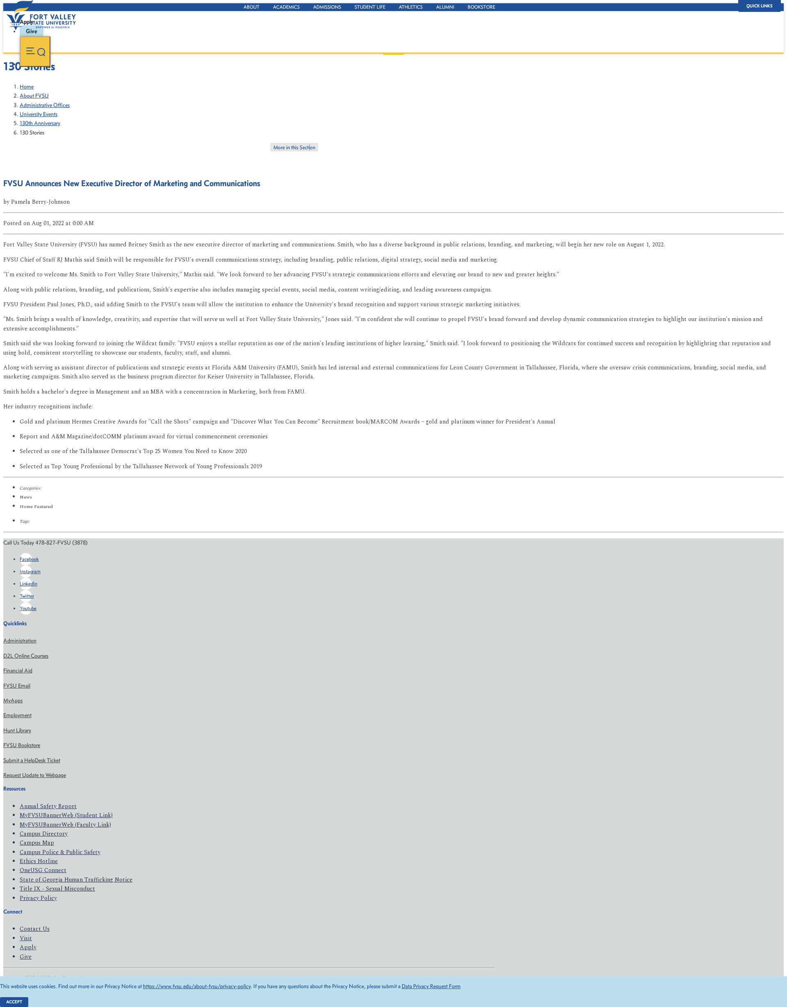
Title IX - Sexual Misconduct (57, 888)
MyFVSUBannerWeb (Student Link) (66, 815)
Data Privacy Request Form (431, 986)
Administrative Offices (45, 105)
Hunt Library (17, 730)
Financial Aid (17, 670)
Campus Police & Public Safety (60, 852)
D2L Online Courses (25, 655)
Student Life (370, 7)
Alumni (445, 7)
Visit (26, 938)
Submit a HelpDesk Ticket (31, 760)
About (251, 7)
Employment (17, 715)
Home (27, 86)
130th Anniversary (40, 123)
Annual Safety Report (48, 806)
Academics (286, 7)
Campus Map (37, 842)
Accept (14, 1002)
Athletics (411, 7)
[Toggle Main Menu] (35, 51)
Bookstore (481, 7)
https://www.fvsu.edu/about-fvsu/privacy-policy (196, 986)
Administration (19, 640)
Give (26, 956)
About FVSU (34, 95)
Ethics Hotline (39, 861)
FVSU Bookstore (21, 745)
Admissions (327, 7)
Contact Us (35, 929)
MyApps (13, 700)
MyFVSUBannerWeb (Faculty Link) (65, 824)
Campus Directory (44, 833)
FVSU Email (16, 685)
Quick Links (759, 6)
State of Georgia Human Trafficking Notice (76, 879)
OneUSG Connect (43, 870)
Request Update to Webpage (34, 775)
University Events (38, 114)
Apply (28, 947)
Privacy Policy (38, 898)
